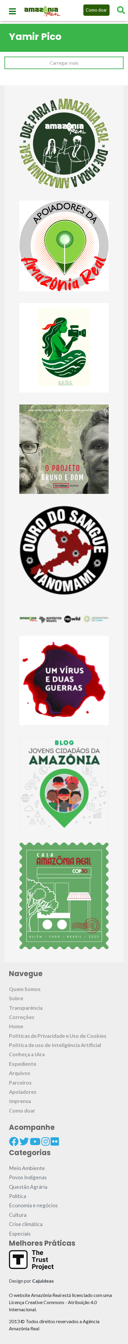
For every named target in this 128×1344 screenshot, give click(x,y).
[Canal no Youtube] (35, 1141)
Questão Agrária (28, 1187)
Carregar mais (64, 63)
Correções (21, 1017)
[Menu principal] (12, 11)
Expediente (22, 1064)
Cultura (17, 1215)
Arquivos (19, 1073)
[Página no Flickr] (55, 1141)
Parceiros (20, 1082)
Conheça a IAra (27, 1054)
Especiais (20, 1234)
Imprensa (20, 1101)
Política (17, 1196)
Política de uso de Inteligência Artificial (55, 1045)
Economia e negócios (33, 1205)
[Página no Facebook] (13, 1141)
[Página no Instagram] (45, 1141)
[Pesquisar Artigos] (121, 10)
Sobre (16, 998)
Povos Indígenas (28, 1177)
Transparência (26, 1008)
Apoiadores (22, 1092)
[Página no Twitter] (24, 1141)
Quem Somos (24, 989)
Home (16, 1026)
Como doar (96, 10)
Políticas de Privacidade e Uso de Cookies (57, 1036)
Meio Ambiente (27, 1168)
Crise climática (26, 1224)
